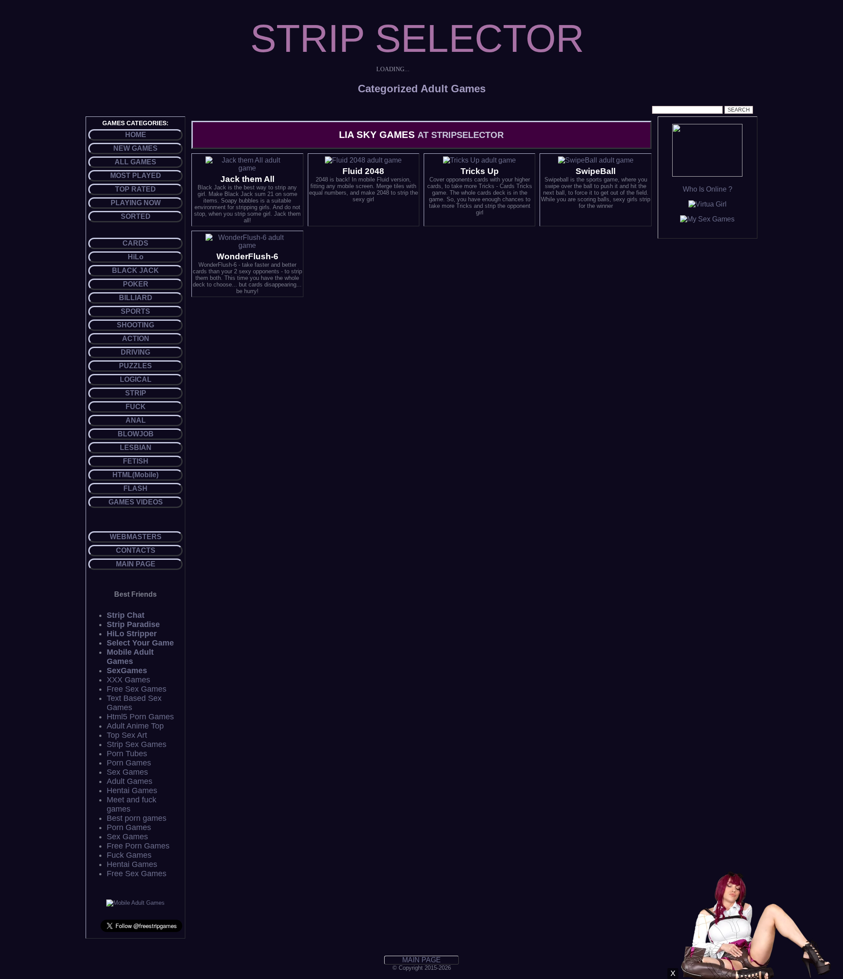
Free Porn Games (138, 845)
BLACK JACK (135, 270)
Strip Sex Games (136, 744)
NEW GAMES (135, 148)
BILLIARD (135, 297)
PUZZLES (135, 366)
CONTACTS (135, 550)
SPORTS (135, 311)
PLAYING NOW (136, 203)
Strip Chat (125, 615)
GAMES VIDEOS (135, 502)
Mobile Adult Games (130, 657)
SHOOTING (135, 325)
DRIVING (135, 352)
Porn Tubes (127, 753)
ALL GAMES (135, 162)
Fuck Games (129, 855)
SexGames (127, 670)
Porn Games (129, 762)
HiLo (136, 257)
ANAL (136, 420)
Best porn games (136, 818)
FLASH (135, 488)
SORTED (136, 216)
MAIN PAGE (135, 564)
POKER (135, 284)
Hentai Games (132, 790)
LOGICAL (135, 379)
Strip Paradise (133, 624)
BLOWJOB (136, 434)
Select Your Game (140, 642)
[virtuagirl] (707, 204)
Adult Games (129, 781)
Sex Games (127, 772)
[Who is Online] (707, 174)
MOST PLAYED (135, 175)
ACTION (135, 338)
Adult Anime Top (135, 726)
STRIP (135, 393)
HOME (135, 134)
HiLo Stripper (132, 633)
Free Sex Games (136, 689)
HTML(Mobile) (135, 475)
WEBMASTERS (136, 536)
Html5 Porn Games (140, 716)
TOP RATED (135, 189)
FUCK (136, 406)
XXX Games (128, 679)
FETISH (135, 461)
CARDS (135, 243)
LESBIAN (135, 447)
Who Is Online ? (707, 189)
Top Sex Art (127, 735)
